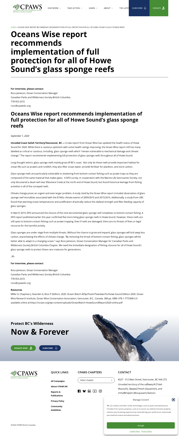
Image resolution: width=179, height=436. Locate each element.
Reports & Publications (57, 394)
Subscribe (137, 8)
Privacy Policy (146, 431)
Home (13, 27)
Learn (92, 8)
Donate (157, 8)
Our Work (53, 8)
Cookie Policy (135, 431)
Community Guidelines (56, 408)
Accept (141, 425)
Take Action (73, 8)
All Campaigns (58, 381)
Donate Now (21, 348)
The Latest (124, 8)
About (107, 8)
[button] (173, 399)
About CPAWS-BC (59, 386)
